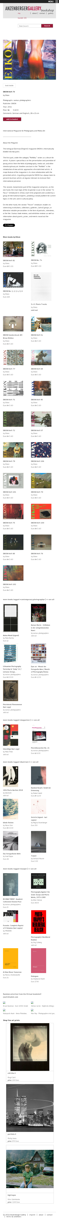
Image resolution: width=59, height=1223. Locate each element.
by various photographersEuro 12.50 (40, 671)
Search (47, 26)
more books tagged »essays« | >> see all (19, 869)
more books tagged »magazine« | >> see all (21, 720)
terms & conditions (14, 1216)
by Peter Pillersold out (11, 751)
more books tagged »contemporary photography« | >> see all (28, 599)
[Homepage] (29, 10)
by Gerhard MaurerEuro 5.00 (37, 858)
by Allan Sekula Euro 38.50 (40, 897)
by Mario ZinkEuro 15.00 (8, 825)
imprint (32, 1215)
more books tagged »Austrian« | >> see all (20, 762)
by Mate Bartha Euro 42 (11, 638)
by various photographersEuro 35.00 (12, 671)
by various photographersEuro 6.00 (40, 750)
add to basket (12, 119)
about (34, 13)
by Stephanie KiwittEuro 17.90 (38, 979)
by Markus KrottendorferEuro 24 (12, 975)
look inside (9, 85)
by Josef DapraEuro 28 (12, 856)
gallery (50, 13)
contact (42, 13)
